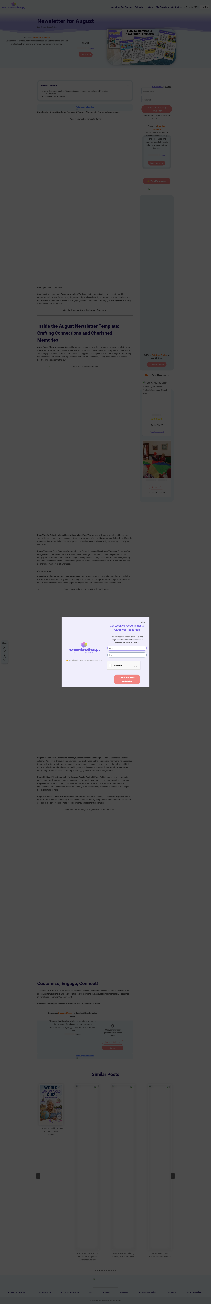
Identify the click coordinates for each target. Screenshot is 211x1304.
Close (143, 622)
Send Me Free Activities (127, 679)
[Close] (147, 619)
